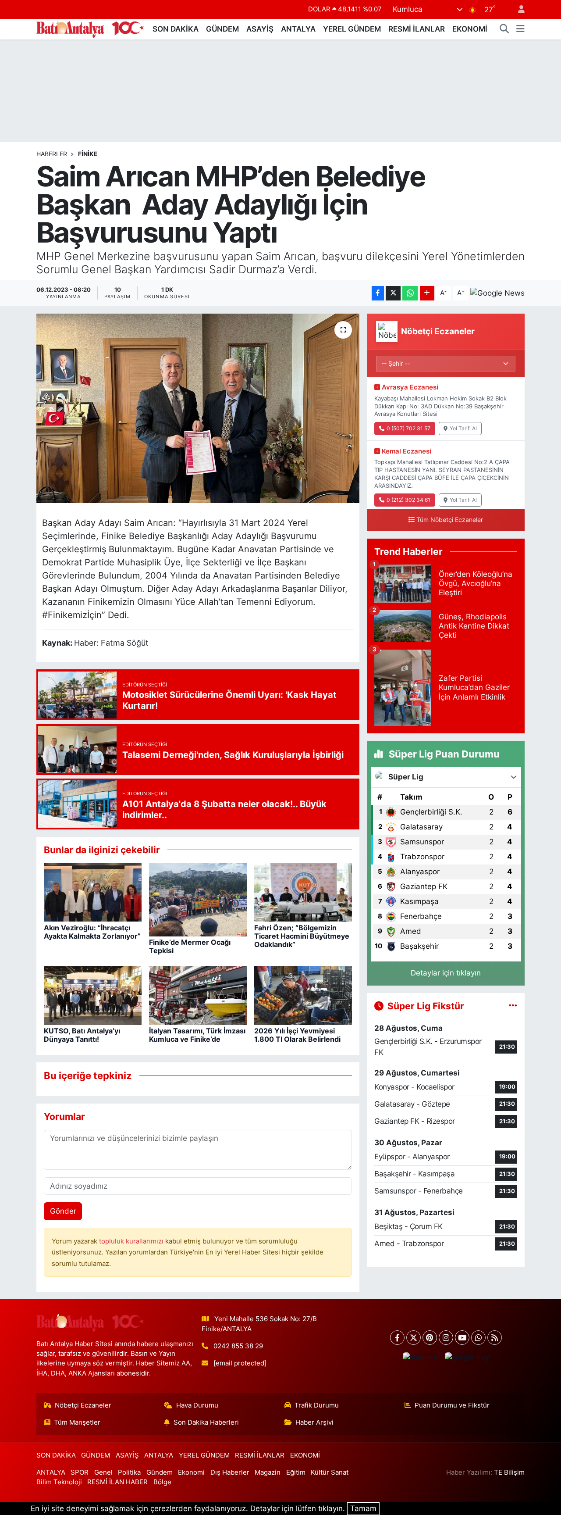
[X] (413, 1337)
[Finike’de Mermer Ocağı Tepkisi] (198, 899)
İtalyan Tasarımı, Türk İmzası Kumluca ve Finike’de (197, 1034)
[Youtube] (462, 1337)
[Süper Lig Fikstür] (513, 1005)
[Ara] (504, 29)
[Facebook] (397, 1337)
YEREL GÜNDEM (352, 29)
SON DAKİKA (176, 29)
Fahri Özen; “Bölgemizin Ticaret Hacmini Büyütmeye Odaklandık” (301, 936)
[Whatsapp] (478, 1337)
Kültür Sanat (329, 1472)
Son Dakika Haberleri (206, 1422)
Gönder (63, 1211)
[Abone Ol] (497, 293)
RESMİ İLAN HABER (117, 1482)
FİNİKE (88, 153)
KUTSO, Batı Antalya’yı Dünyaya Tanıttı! (82, 1034)
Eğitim (295, 1472)
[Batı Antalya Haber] (90, 28)
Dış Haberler (229, 1472)
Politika (129, 1472)
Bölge (162, 1482)
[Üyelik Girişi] (518, 9)
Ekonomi (191, 1472)
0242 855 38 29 (238, 1346)
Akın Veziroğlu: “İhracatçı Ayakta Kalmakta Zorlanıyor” (92, 931)
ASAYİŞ (259, 29)
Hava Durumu (197, 1405)
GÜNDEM (222, 29)
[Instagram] (446, 1337)
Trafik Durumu (317, 1405)
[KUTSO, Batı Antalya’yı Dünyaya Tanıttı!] (93, 995)
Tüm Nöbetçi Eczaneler (449, 519)
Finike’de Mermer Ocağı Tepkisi (190, 946)
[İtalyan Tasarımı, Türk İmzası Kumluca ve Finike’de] (198, 995)
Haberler (51, 153)
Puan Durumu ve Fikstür (452, 1405)
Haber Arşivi (314, 1422)
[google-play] (467, 1357)
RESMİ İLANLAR (416, 29)
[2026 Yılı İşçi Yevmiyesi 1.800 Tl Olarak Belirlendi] (303, 995)
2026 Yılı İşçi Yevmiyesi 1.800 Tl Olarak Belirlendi (297, 1034)
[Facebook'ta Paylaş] (378, 293)
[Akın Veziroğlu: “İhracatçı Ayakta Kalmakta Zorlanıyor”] (93, 891)
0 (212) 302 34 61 (408, 500)
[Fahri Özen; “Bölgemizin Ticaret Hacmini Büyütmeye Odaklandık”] (303, 891)
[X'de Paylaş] (393, 293)
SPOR (80, 1472)
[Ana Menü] (520, 29)
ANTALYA (298, 29)
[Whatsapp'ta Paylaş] (410, 293)
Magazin (267, 1472)
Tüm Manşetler (77, 1422)
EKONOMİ (469, 29)
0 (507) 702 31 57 (408, 428)
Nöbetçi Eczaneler (83, 1405)
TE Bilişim (509, 1472)
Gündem (159, 1472)
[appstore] (420, 1357)
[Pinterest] (430, 1337)
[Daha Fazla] (427, 293)
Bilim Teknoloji (59, 1482)
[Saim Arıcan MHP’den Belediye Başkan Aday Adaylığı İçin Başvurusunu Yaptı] (197, 408)
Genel (103, 1472)
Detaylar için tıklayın (446, 972)
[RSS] (494, 1337)
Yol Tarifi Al (463, 428)
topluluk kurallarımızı (132, 1241)
